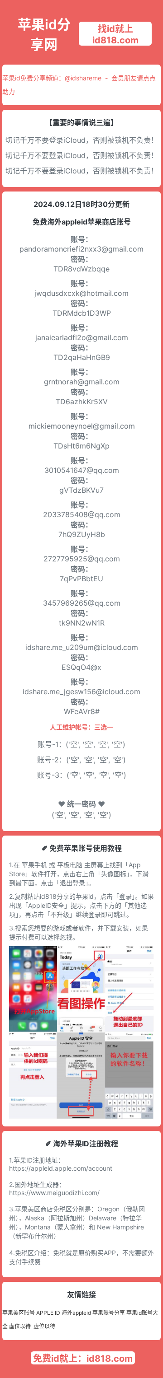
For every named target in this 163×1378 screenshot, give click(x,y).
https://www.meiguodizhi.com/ (54, 1192)
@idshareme (83, 78)
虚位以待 (20, 1326)
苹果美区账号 (18, 1312)
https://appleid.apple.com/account (60, 1168)
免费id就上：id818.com (83, 1358)
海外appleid (76, 1312)
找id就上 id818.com (115, 34)
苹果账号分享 (108, 1312)
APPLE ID (48, 1312)
